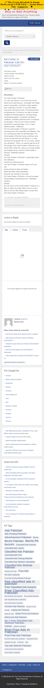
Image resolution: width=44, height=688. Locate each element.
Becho (35, 537)
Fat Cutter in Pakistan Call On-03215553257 (14, 62)
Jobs (7, 398)
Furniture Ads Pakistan (15, 606)
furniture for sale (31, 606)
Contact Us (7, 670)
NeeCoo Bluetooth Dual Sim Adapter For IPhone (21, 444)
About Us (36, 665)
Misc (7, 402)
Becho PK (32, 541)
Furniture (8, 391)
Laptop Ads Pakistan (20, 610)
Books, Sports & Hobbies (14, 379)
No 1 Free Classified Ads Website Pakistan (19, 621)
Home (4, 50)
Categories (13, 665)
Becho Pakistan (14, 541)
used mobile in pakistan (12, 652)
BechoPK (9, 544)
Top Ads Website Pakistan (18, 645)
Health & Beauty (18, 50)
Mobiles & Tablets (11, 406)
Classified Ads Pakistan (19, 551)
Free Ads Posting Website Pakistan (18, 578)
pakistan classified (19, 626)
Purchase (20, 642)
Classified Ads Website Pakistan (18, 566)
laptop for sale (9, 614)
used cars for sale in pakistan (14, 649)
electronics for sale (11, 571)
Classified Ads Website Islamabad (20, 562)
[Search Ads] (7, 42)
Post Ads (22, 665)
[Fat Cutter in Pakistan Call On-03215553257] (18, 89)
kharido (7, 610)
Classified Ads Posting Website (18, 558)
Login (29, 665)
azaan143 (24, 319)
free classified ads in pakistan (20, 582)
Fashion (8, 387)
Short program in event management (17, 500)
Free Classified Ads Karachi (20, 587)
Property (8, 413)
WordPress (33, 684)
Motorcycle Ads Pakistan (16, 617)
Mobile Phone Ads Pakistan (26, 614)
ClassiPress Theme (13, 684)
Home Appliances (11, 394)
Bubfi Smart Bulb (11, 440)
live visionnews (10, 510)
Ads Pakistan (13, 530)
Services (10, 50)
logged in (15, 222)
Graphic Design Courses (13, 437)
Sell (26, 642)
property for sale (10, 642)
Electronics (9, 383)
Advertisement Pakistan (18, 537)
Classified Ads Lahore (14, 548)
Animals (8, 376)
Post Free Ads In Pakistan (17, 630)
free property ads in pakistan (14, 603)
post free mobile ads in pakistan (15, 639)
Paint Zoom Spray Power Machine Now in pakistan (22, 334)
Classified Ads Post (13, 555)
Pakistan (8, 626)
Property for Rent (32, 639)
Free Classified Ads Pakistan (19, 591)
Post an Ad (35, 23)
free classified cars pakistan (13, 596)
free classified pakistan (31, 596)
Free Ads (23, 571)
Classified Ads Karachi (26, 545)
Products (8, 410)
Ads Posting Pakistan (15, 534)
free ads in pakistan (12, 575)
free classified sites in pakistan (15, 599)
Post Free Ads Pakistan (18, 635)
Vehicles (8, 421)
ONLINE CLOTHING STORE (15, 491)
